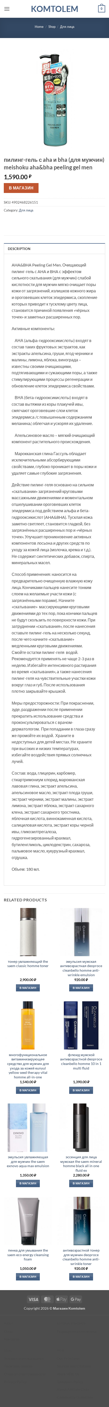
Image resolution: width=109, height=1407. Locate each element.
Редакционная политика (77, 1331)
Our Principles (68, 1358)
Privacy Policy (15, 1382)
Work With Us (68, 1374)
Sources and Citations (74, 1366)
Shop (52, 27)
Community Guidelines (75, 1397)
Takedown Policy (70, 1382)
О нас (8, 1331)
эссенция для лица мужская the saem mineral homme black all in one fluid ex (81, 1163)
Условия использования (24, 1358)
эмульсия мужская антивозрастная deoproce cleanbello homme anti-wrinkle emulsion (81, 968)
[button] (7, 9)
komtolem (54, 9)
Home (39, 27)
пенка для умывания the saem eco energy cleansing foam (28, 1254)
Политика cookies (18, 1366)
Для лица (67, 27)
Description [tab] (19, 249)
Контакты (11, 1339)
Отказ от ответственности (25, 1374)
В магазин (21, 188)
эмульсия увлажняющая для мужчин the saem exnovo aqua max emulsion (28, 1161)
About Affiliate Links (73, 1389)
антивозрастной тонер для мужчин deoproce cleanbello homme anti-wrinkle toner (81, 1257)
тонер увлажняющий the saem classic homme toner (28, 963)
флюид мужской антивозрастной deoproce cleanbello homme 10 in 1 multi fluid (81, 1061)
